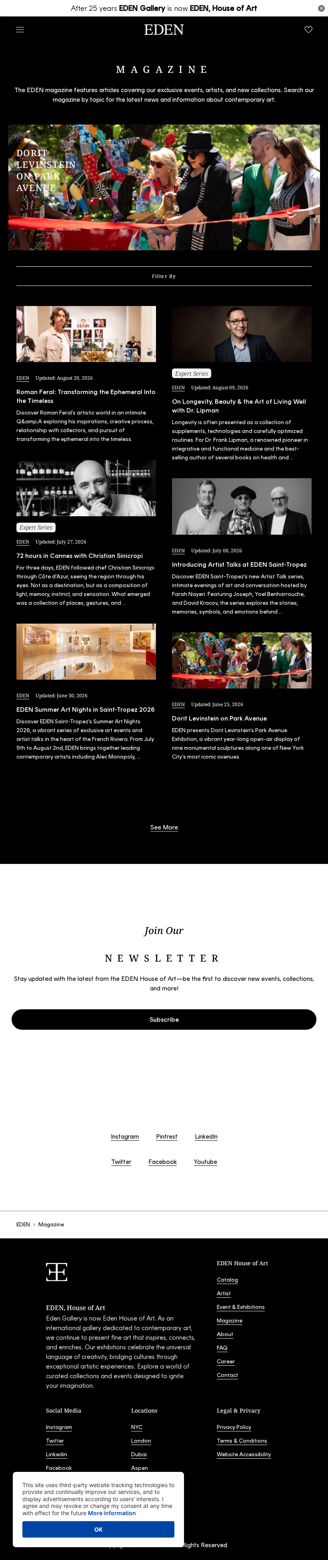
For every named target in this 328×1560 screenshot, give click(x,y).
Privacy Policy (234, 1427)
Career (226, 1361)
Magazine (229, 1320)
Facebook (162, 1161)
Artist (224, 1293)
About (225, 1334)
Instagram (125, 1136)
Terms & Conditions (242, 1440)
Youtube (205, 1161)
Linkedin (56, 1454)
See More (164, 827)
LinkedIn (206, 1136)
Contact (227, 1375)
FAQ (222, 1348)
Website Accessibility (244, 1454)
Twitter (121, 1161)
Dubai (139, 1454)
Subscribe (164, 1019)
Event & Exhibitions (241, 1307)
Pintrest (167, 1136)
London (141, 1440)
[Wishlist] (308, 29)
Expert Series (36, 527)
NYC (136, 1427)
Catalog (227, 1279)
